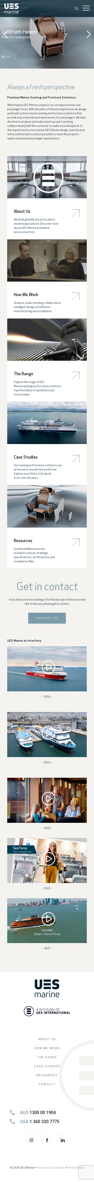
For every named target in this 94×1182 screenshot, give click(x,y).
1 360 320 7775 (39, 1121)
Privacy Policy (76, 1167)
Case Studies (47, 1066)
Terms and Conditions (51, 1167)
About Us (47, 1039)
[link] (47, 177)
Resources (47, 1075)
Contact (47, 1084)
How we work (47, 1048)
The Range (47, 1057)
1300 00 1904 (38, 1112)
